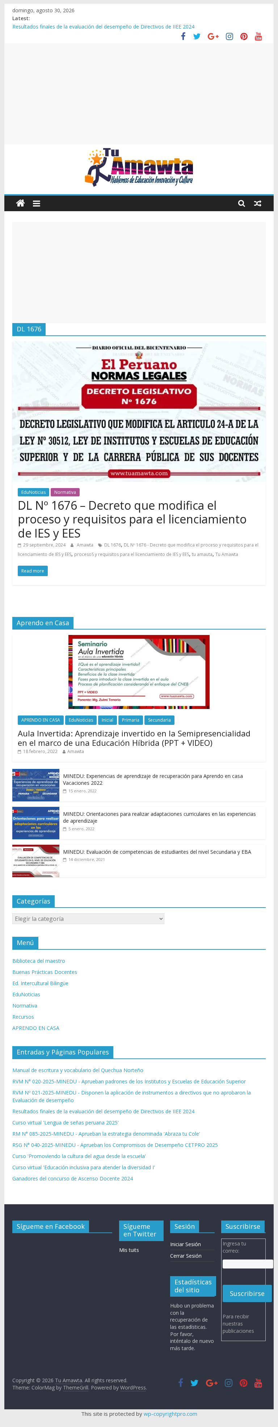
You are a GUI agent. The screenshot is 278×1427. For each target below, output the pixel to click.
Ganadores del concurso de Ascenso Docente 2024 (72, 1178)
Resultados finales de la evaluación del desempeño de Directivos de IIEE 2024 (103, 26)
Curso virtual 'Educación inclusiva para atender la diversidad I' (83, 1167)
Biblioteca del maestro (38, 960)
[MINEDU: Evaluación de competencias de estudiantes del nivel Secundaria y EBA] (35, 848)
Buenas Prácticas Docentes (44, 972)
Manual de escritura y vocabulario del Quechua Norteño (77, 1070)
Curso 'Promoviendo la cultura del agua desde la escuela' (79, 1156)
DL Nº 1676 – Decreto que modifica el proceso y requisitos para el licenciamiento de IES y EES (132, 519)
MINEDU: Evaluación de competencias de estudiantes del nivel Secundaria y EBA (157, 851)
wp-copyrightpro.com (170, 1413)
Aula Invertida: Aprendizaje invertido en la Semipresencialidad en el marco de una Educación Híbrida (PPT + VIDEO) (134, 738)
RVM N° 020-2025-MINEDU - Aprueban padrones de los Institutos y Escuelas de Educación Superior (129, 1081)
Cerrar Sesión (186, 1255)
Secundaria (159, 720)
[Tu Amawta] (20, 203)
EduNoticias (33, 492)
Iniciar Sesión (185, 1244)
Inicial (107, 720)
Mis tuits (129, 1250)
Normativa (65, 492)
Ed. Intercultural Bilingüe (40, 983)
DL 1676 (112, 545)
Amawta (85, 545)
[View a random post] (258, 203)
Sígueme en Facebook (51, 1226)
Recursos (23, 1016)
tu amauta (202, 554)
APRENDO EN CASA (40, 720)
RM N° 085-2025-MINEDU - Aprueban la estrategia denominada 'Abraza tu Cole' (106, 1133)
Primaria (130, 720)
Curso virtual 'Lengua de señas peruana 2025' (65, 1122)
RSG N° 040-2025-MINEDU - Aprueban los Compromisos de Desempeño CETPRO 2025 (115, 1144)
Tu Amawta (226, 554)
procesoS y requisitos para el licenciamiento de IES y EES (131, 554)
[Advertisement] (139, 93)
